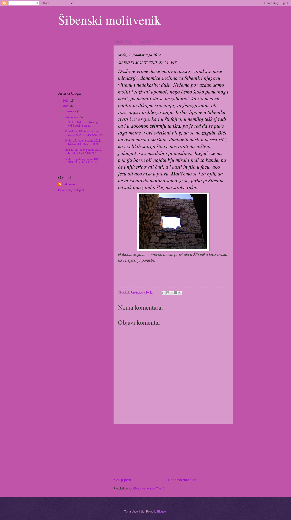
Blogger (161, 511)
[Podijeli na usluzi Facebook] (176, 293)
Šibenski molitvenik (109, 19)
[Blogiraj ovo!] (168, 293)
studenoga (72, 117)
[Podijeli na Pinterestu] (180, 293)
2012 (66, 106)
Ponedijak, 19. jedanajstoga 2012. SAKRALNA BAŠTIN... (84, 133)
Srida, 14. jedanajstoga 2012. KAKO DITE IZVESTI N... (83, 142)
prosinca (71, 111)
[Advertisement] (173, 450)
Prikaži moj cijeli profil (71, 190)
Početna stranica (182, 480)
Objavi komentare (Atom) (148, 488)
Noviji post (122, 480)
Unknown (68, 184)
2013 (66, 100)
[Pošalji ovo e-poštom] (163, 293)
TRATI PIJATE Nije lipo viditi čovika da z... (82, 124)
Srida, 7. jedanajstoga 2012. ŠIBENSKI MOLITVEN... (82, 161)
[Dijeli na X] (172, 293)
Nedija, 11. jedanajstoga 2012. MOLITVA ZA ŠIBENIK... (83, 151)
